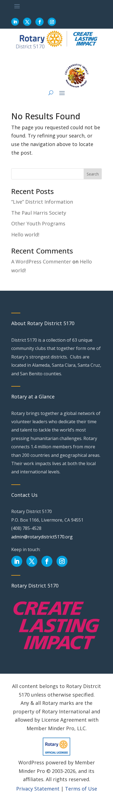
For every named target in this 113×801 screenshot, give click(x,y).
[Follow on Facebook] (39, 22)
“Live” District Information (42, 201)
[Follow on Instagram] (52, 22)
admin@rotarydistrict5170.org (42, 537)
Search (93, 174)
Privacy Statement (38, 788)
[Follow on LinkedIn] (15, 22)
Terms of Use (81, 788)
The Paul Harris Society (38, 212)
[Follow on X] (27, 22)
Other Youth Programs (38, 223)
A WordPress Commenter (41, 261)
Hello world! (25, 234)
